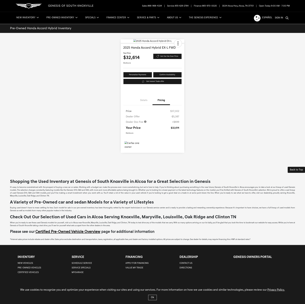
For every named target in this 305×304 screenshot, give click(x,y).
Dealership (189, 257)
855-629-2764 (182, 6)
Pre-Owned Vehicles (29, 268)
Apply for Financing (137, 263)
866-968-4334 (155, 6)
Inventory (26, 257)
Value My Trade (134, 268)
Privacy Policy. (276, 290)
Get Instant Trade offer (155, 81)
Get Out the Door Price (169, 56)
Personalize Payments (137, 75)
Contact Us (186, 263)
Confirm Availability (167, 75)
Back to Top (296, 170)
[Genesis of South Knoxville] (55, 6)
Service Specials (81, 268)
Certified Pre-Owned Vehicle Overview (67, 232)
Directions (186, 268)
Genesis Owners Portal (252, 257)
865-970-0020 (209, 6)
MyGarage (78, 272)
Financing (134, 257)
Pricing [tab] (161, 100)
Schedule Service (82, 263)
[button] (178, 43)
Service (78, 257)
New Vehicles (25, 263)
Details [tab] (143, 100)
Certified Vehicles (28, 272)
